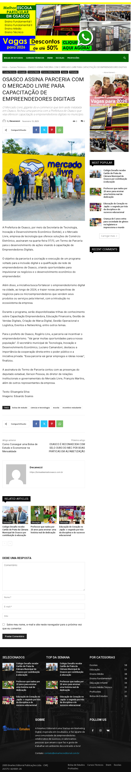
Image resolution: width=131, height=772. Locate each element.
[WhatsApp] (59, 130)
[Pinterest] (51, 130)
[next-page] (10, 543)
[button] (124, 58)
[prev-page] (4, 543)
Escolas (60, 58)
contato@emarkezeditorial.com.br (61, 753)
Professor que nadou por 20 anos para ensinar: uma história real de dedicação (43, 530)
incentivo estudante (72, 407)
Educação (22, 72)
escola (56, 407)
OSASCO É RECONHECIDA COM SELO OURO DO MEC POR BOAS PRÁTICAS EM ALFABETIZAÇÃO (67, 448)
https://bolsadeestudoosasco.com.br (46, 472)
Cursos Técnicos (35, 58)
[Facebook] (36, 130)
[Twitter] (44, 130)
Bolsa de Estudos (13, 58)
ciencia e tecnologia (40, 407)
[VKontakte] (108, 730)
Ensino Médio (33, 72)
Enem (50, 58)
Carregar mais (108, 235)
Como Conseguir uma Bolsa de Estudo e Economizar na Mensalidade (20, 448)
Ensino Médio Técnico (50, 72)
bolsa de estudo (19, 407)
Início (5, 67)
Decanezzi (15, 121)
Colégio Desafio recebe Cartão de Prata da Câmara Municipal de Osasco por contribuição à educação (115, 176)
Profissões (73, 58)
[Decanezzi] (4, 121)
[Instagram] (100, 730)
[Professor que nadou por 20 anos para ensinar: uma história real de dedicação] (43, 515)
